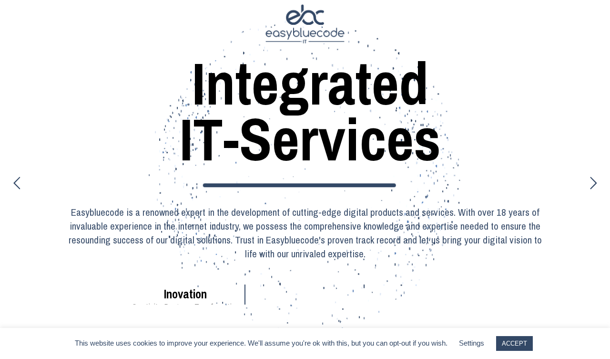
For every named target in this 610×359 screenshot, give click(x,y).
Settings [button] (471, 343)
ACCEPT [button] (514, 343)
